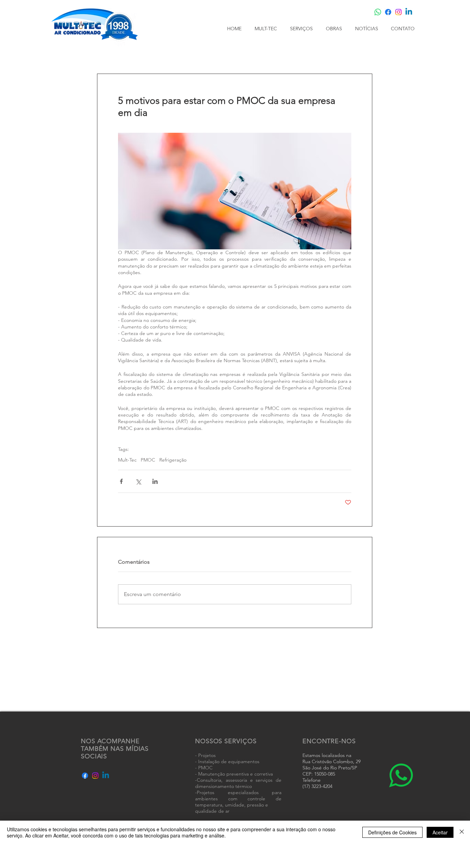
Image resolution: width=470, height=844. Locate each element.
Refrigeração (172, 460)
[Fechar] (462, 832)
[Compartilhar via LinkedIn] (155, 481)
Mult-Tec (127, 460)
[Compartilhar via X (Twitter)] (138, 481)
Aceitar (440, 832)
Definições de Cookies (392, 832)
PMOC (148, 460)
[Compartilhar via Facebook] (121, 481)
